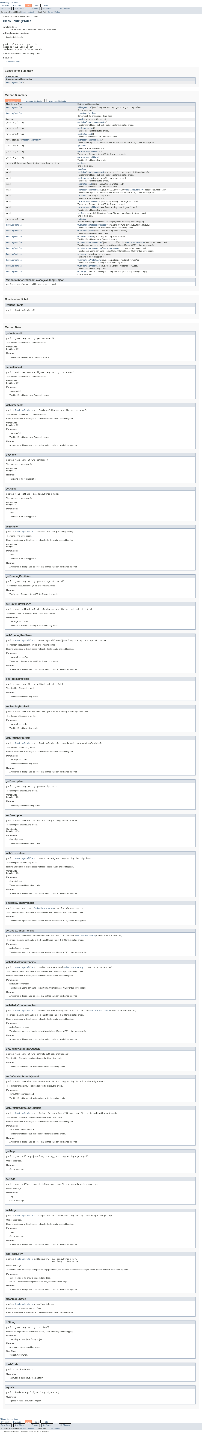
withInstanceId (85, 237)
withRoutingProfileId (88, 266)
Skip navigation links (9, 3)
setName (81, 196)
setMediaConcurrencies (89, 190)
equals (80, 119)
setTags (81, 213)
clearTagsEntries (86, 113)
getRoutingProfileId (87, 157)
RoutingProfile (14, 82)
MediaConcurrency (31, 140)
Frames (35, 9)
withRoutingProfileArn (89, 260)
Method (31, 12)
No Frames (47, 9)
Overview (5, 5)
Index (37, 5)
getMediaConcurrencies (89, 140)
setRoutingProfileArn (88, 201)
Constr (24, 12)
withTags (81, 272)
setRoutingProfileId (87, 207)
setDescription (85, 178)
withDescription (85, 231)
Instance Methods (34, 101)
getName (81, 146)
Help (46, 5)
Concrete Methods (57, 101)
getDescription (85, 128)
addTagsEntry (84, 107)
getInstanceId (84, 134)
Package (17, 5)
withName (81, 254)
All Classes (65, 9)
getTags (81, 163)
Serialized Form (13, 62)
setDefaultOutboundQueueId (91, 172)
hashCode (81, 169)
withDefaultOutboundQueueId (91, 225)
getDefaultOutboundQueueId (91, 122)
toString (81, 219)
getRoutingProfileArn (88, 151)
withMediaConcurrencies (89, 242)
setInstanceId (84, 184)
